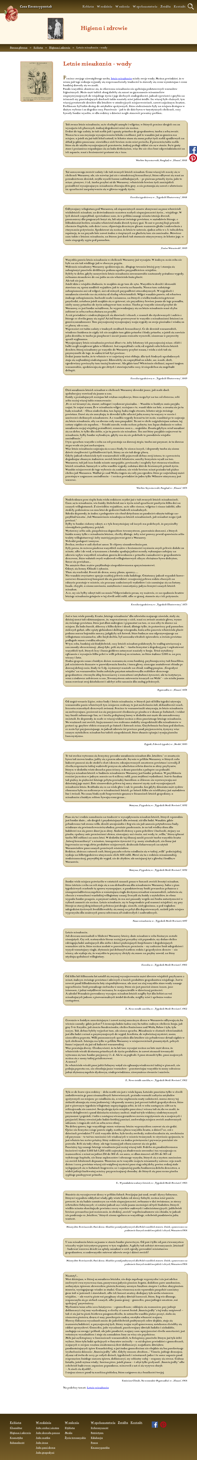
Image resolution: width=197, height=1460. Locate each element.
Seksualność (17, 1443)
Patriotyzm (97, 1433)
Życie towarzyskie (75, 1438)
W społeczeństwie (145, 6)
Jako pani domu (45, 1448)
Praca (94, 1443)
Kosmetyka (16, 1438)
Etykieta (70, 1428)
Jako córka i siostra (47, 1428)
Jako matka (43, 1438)
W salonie (122, 6)
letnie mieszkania (121, 79)
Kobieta (88, 6)
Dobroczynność (99, 1428)
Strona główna (18, 48)
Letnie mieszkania (98, 1388)
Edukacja (97, 1438)
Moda (68, 1433)
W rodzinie (104, 6)
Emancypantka (100, 1448)
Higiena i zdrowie (59, 48)
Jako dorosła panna (48, 1433)
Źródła (166, 6)
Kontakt (180, 6)
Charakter (16, 1428)
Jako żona (42, 1443)
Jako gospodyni (45, 1453)
